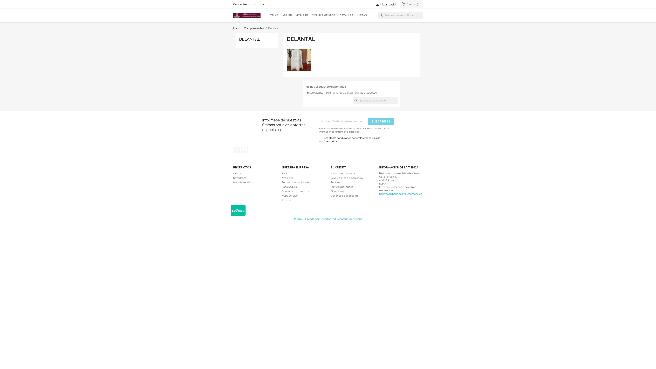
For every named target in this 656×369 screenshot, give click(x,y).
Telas (274, 15)
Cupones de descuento (345, 195)
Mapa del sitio (290, 195)
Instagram (244, 150)
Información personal (343, 173)
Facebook (237, 150)
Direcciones (338, 191)
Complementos (324, 15)
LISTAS (362, 15)
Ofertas (237, 173)
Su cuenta (338, 167)
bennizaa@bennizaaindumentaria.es (400, 193)
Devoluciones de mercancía (347, 178)
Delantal (249, 39)
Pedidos (335, 182)
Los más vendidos (243, 182)
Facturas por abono (342, 186)
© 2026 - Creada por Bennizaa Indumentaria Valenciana (328, 219)
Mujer (287, 15)
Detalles (346, 15)
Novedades (240, 178)
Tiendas (286, 200)
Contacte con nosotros (248, 4)
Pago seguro (289, 186)
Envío (285, 173)
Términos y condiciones (296, 182)
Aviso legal (288, 178)
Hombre (302, 15)
